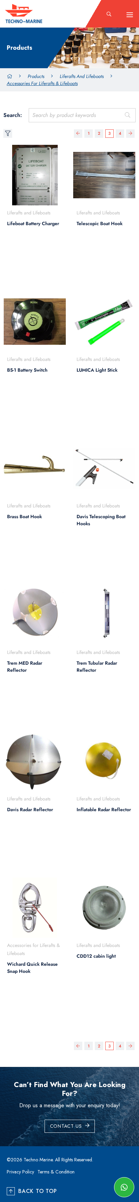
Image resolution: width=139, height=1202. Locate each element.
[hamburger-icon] (130, 15)
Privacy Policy (20, 1171)
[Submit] (127, 115)
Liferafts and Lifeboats (82, 76)
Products (36, 76)
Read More (31, 263)
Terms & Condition (56, 1171)
